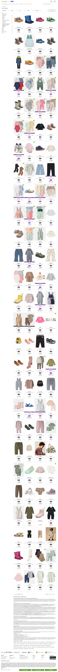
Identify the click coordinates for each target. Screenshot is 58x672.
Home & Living (4, 31)
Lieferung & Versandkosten (23, 656)
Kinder (34, 658)
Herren (3, 30)
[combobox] (49, 4)
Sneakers (53, 609)
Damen (3, 29)
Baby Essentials (4, 14)
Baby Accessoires (26, 645)
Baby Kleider (39, 645)
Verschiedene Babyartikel (25, 614)
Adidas (33, 607)
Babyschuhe (21, 642)
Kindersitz (34, 621)
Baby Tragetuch (34, 642)
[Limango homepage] (4, 1)
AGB (10, 656)
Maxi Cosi (43, 623)
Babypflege (43, 645)
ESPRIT (18, 643)
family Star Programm (4, 656)
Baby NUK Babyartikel (49, 642)
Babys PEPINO (26, 648)
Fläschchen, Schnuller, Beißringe (5, 25)
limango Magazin (3, 658)
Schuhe (3, 16)
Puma (35, 607)
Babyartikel (29, 642)
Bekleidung (4, 15)
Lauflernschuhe (41, 609)
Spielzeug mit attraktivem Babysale (43, 610)
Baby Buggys (27, 643)
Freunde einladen (3, 657)
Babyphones (35, 614)
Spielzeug (3, 22)
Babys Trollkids (31, 648)
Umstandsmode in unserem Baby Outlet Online (36, 617)
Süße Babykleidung (16, 645)
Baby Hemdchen (22, 643)
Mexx (31, 607)
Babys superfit (16, 648)
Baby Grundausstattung (5, 20)
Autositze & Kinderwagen (6, 23)
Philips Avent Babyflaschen (41, 642)
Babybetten (25, 642)
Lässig (54, 642)
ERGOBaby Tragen (16, 642)
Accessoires (4, 21)
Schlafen (3, 17)
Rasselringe (41, 643)
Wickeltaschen (46, 643)
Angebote (34, 656)
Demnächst (42, 657)
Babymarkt (21, 645)
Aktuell (42, 656)
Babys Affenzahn (21, 648)
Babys (3, 12)
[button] (54, 1)
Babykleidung (46, 604)
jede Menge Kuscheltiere (27, 611)
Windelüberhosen (51, 643)
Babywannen (32, 643)
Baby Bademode (48, 645)
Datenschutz (11, 658)
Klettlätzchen (37, 643)
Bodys (14, 627)
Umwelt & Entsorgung (23, 658)
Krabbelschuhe (45, 609)
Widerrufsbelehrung (12, 657)
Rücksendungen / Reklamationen (24, 657)
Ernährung (3, 26)
